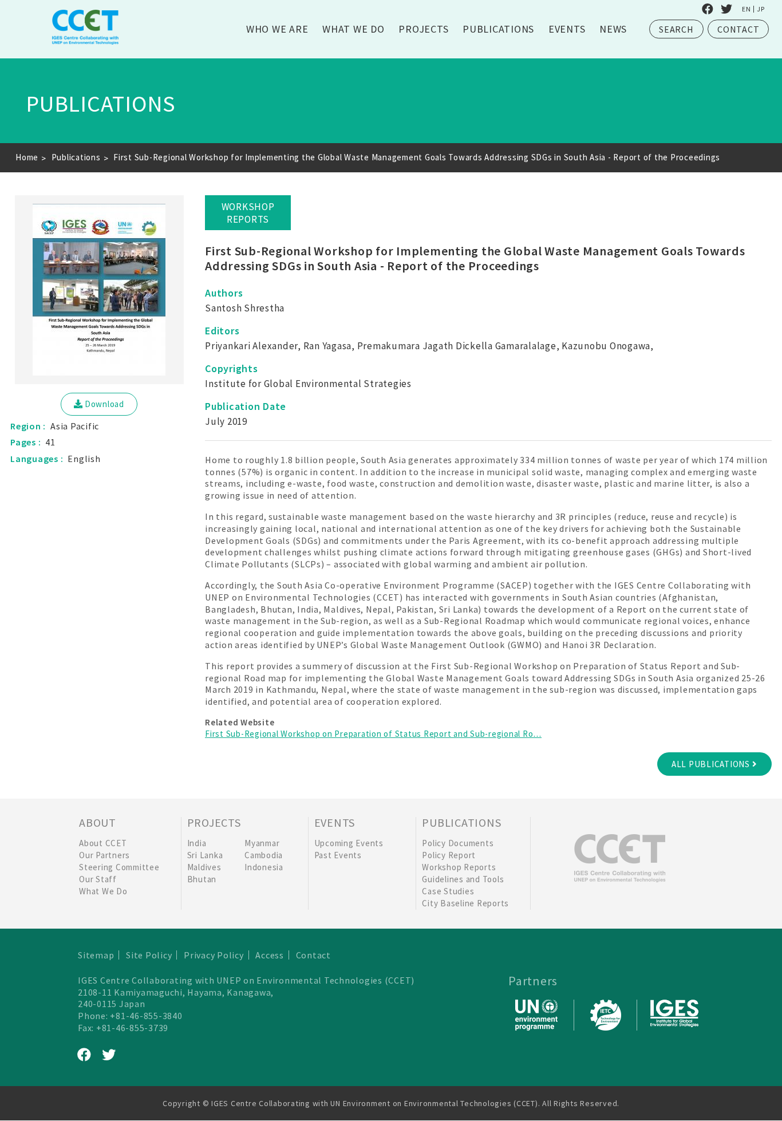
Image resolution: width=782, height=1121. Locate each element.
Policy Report (449, 855)
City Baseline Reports (465, 903)
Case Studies (448, 891)
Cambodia (263, 855)
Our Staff (98, 879)
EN (746, 9)
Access (269, 955)
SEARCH (676, 29)
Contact (313, 955)
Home (26, 157)
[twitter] (726, 9)
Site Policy (149, 955)
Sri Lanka (205, 855)
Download (104, 403)
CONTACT (738, 29)
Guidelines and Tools (463, 879)
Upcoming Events (349, 843)
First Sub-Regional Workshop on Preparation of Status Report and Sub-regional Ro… (373, 733)
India (197, 843)
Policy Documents (457, 843)
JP (761, 9)
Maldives (204, 867)
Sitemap (96, 955)
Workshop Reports (459, 867)
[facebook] (707, 9)
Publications (76, 157)
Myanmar (261, 843)
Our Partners (104, 855)
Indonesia (263, 867)
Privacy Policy (214, 955)
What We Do (103, 891)
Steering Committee (119, 867)
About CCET (103, 843)
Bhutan (202, 879)
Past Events (338, 855)
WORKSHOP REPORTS (248, 213)
